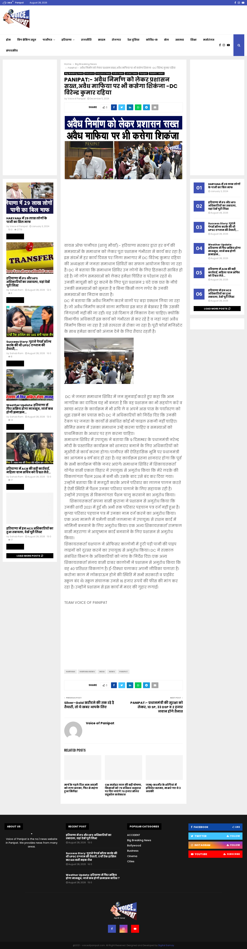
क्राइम (101, 40)
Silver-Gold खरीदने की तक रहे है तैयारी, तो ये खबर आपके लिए (89, 704)
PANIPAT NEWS (157, 73)
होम (8, 40)
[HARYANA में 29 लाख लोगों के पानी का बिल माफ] (29, 198)
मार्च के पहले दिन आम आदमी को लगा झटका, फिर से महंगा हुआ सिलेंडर (81, 788)
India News (118, 73)
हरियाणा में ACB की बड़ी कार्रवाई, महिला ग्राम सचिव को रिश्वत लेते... (28, 470)
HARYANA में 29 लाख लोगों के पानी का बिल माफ (26, 220)
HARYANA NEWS (87, 671)
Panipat (143, 73)
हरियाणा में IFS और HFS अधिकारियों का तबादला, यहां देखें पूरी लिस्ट (28, 282)
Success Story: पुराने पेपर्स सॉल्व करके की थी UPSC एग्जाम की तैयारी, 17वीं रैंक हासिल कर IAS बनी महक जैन (91, 856)
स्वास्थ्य (179, 40)
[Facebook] (221, 45)
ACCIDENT (133, 835)
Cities (130, 861)
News (112, 671)
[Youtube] (229, 45)
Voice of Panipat (77, 98)
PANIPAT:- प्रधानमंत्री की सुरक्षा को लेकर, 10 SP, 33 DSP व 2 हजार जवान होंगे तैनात (156, 707)
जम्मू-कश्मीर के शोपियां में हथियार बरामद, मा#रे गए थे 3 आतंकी (163, 788)
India (102, 671)
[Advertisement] (123, 213)
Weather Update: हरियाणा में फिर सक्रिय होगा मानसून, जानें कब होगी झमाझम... (29, 408)
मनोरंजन (208, 40)
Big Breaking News (74, 73)
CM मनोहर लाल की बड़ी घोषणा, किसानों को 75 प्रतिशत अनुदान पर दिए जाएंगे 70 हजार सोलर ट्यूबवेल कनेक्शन (123, 790)
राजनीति (86, 40)
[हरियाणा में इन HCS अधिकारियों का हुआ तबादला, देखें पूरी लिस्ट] (29, 508)
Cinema (132, 856)
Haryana (89, 73)
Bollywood (134, 845)
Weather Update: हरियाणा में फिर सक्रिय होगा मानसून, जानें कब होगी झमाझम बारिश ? (93, 876)
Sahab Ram (16, 289)
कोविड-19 (151, 40)
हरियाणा (66, 40)
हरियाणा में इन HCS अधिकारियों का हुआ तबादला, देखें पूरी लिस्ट (29, 530)
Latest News (131, 73)
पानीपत (47, 40)
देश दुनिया (133, 40)
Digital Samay (166, 945)
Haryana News (103, 73)
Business (133, 851)
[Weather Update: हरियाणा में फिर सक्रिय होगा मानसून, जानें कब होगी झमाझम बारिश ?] (29, 385)
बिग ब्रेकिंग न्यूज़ (26, 40)
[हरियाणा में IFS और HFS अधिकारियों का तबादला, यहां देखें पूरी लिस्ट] (29, 258)
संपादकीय (12, 50)
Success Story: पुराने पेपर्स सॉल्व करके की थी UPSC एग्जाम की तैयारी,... (28, 345)
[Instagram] (225, 45)
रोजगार (116, 40)
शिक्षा (193, 40)
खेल (166, 40)
